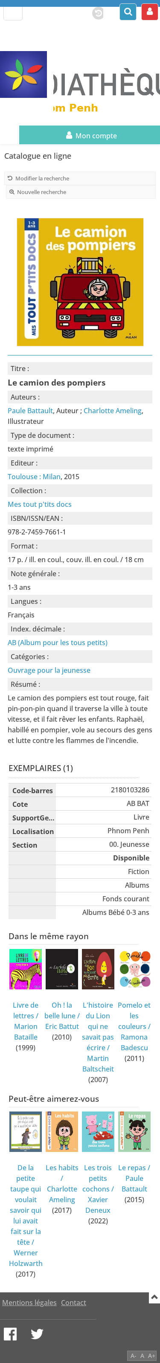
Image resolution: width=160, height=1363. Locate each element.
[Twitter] (37, 1334)
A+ (151, 1356)
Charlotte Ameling (113, 410)
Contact (73, 1302)
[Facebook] (10, 1334)
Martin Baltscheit (98, 1064)
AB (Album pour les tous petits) (58, 642)
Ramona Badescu (134, 1042)
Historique (94, 11)
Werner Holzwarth (26, 1258)
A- (134, 1356)
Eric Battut (62, 1026)
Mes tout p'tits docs (40, 504)
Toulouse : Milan (34, 476)
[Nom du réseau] (26, 74)
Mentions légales (29, 1302)
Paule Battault (30, 410)
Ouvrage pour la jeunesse (49, 670)
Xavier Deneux (98, 1205)
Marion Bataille (26, 1032)
